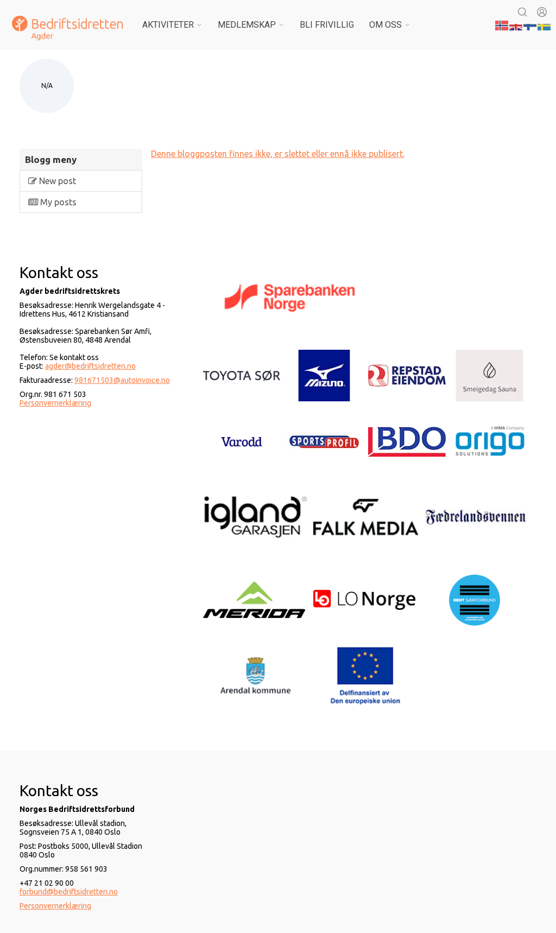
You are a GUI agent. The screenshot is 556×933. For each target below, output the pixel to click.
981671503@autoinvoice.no (122, 380)
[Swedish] (545, 24)
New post (56, 181)
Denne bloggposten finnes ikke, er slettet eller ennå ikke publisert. (278, 154)
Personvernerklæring (55, 403)
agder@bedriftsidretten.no (90, 366)
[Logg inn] (542, 12)
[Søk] (522, 12)
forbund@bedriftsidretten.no (69, 891)
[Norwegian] (502, 24)
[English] (516, 24)
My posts (57, 202)
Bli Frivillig (327, 25)
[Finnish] (530, 24)
